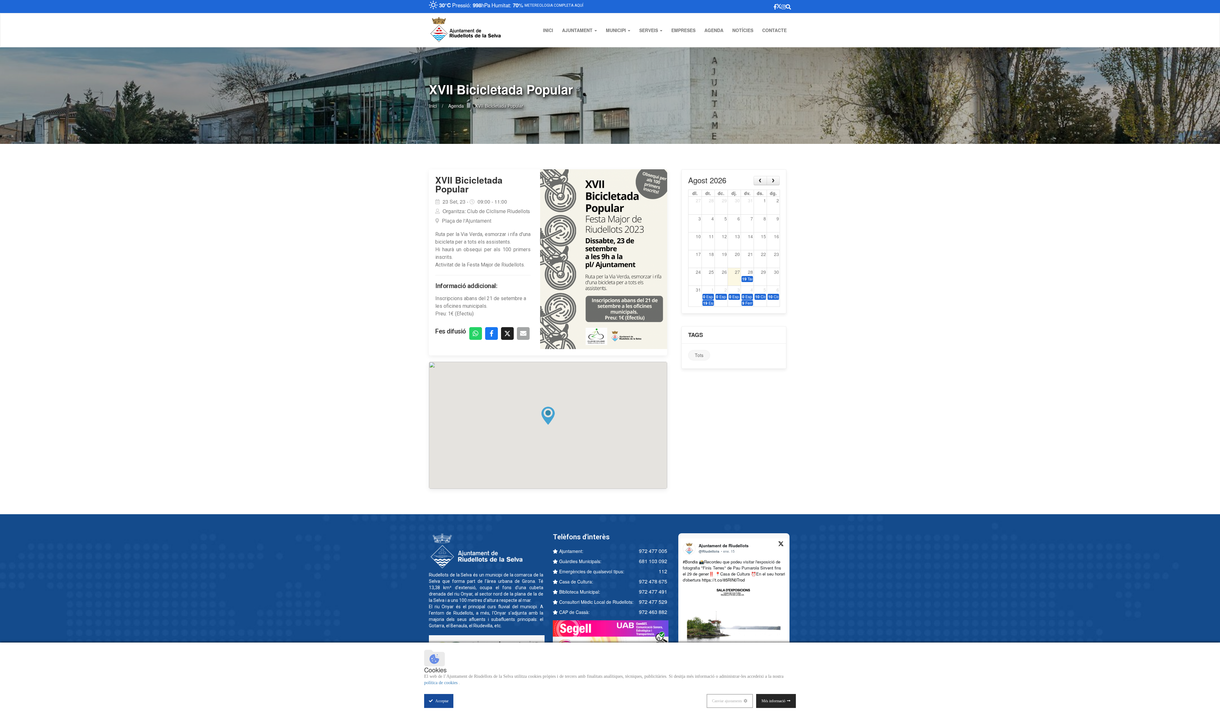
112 (663, 571)
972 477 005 (653, 551)
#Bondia (690, 562)
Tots (699, 355)
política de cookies (441, 682)
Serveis (649, 30)
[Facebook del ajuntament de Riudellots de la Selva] (745, 6)
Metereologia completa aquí (558, 5)
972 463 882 (653, 612)
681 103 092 (653, 561)
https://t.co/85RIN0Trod (723, 580)
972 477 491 (653, 591)
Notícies (742, 30)
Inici (548, 30)
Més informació (773, 701)
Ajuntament (578, 30)
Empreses (683, 30)
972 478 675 (653, 581)
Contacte (774, 30)
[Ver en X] (781, 545)
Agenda (713, 30)
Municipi (616, 30)
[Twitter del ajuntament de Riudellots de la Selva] (757, 6)
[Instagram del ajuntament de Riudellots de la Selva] (770, 6)
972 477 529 (653, 601)
